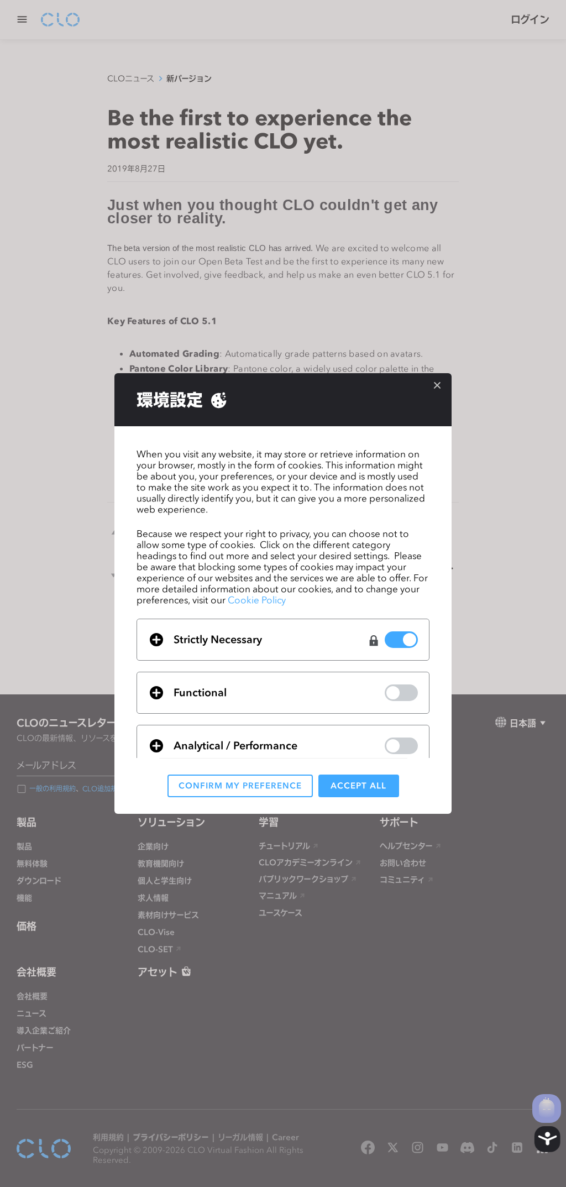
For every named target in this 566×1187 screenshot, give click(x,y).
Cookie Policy (257, 600)
